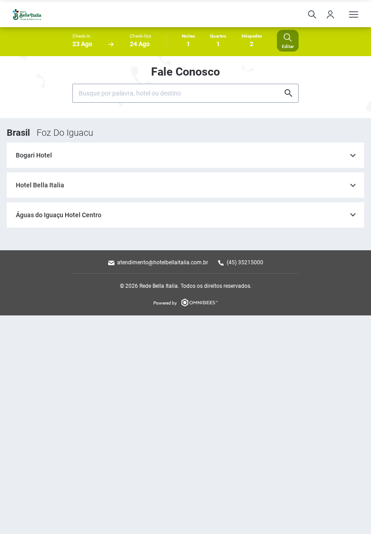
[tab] (185, 155)
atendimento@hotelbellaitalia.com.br (162, 262)
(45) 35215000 (245, 262)
